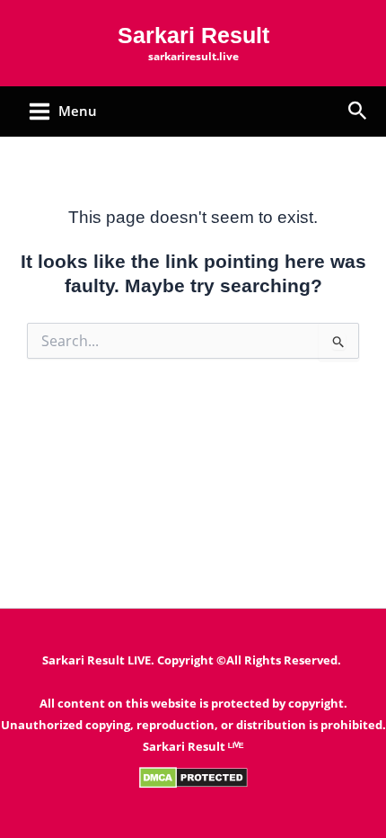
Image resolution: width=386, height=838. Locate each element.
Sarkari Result (193, 35)
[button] (357, 112)
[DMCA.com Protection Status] (193, 776)
